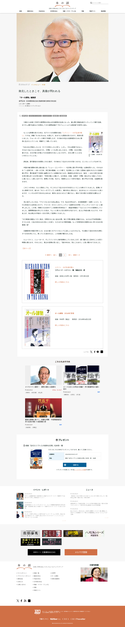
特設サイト (92, 11)
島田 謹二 (55, 116)
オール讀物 (54, 576)
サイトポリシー (22, 573)
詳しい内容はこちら (62, 282)
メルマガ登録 (81, 552)
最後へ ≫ (76, 255)
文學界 (53, 573)
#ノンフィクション (35, 106)
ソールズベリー (47, 116)
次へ (70, 255)
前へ (55, 255)
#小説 (26, 106)
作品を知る (42, 11)
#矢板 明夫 (28, 427)
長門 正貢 (24, 116)
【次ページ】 (26, 248)
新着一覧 (36, 573)
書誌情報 (103, 11)
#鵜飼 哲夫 (66, 394)
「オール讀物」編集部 (27, 97)
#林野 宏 (28, 392)
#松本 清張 (34, 392)
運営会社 (20, 579)
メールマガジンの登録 (80, 469)
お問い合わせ (22, 584)
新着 (20, 11)
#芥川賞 (78, 394)
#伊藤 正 (34, 427)
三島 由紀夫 (63, 116)
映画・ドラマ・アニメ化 (69, 11)
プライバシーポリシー (24, 576)
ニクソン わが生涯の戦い (64, 267)
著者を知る (30, 11)
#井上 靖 (40, 392)
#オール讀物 (26, 104)
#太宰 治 (72, 394)
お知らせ (20, 581)
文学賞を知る (53, 11)
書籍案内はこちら (44, 552)
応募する (70, 465)
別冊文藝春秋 (55, 579)
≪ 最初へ (48, 255)
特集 (83, 11)
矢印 (64, 520)
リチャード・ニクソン (35, 116)
